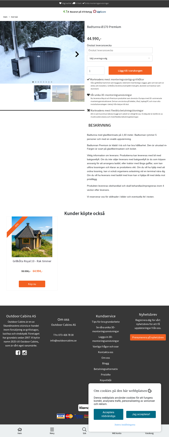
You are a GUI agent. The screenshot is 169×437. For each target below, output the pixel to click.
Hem (5, 17)
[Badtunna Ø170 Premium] (42, 52)
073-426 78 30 (66, 335)
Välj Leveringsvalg (98, 58)
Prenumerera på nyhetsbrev (148, 337)
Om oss (105, 357)
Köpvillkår (106, 380)
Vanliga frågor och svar (106, 346)
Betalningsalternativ (106, 369)
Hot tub (14, 17)
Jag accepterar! (141, 414)
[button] (33, 82)
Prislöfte (106, 374)
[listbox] (119, 58)
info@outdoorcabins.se (63, 340)
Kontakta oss (105, 352)
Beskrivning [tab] (99, 125)
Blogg (105, 363)
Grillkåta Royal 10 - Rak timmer (32, 261)
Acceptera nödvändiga (108, 414)
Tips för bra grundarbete (106, 321)
